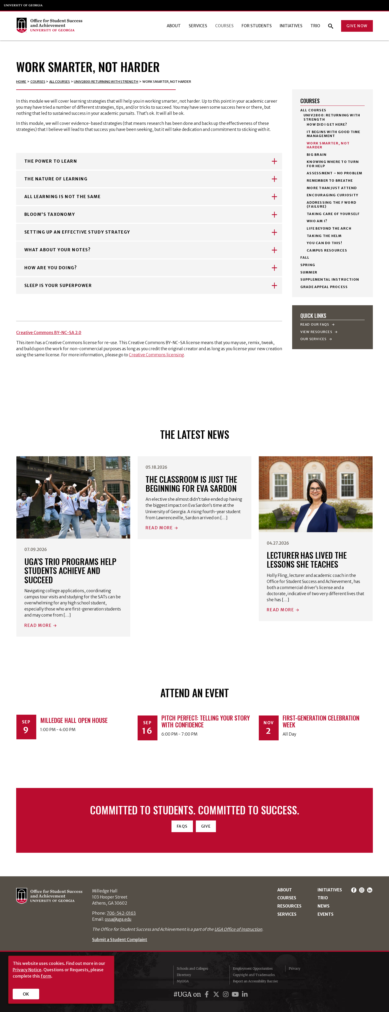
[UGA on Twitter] (217, 994)
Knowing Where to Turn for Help (333, 164)
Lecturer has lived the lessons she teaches (307, 559)
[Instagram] (363, 890)
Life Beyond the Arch (329, 228)
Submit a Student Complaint (119, 939)
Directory (184, 975)
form (46, 976)
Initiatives (291, 25)
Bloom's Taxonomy (49, 214)
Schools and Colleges (192, 968)
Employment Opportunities (253, 968)
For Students (257, 25)
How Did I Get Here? (327, 124)
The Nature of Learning (56, 178)
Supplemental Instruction (329, 279)
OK (26, 994)
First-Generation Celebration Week (321, 721)
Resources (289, 906)
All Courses (59, 82)
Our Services (314, 339)
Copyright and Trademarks (254, 975)
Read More (38, 625)
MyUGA (183, 981)
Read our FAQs (315, 324)
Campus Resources (327, 250)
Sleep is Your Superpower (58, 285)
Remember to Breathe (330, 181)
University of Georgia (23, 5)
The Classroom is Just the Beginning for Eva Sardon (191, 483)
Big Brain (317, 155)
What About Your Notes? (57, 249)
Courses (224, 25)
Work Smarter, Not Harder (328, 145)
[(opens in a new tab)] (73, 497)
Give (206, 826)
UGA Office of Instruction (238, 929)
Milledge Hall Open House (74, 720)
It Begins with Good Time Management (333, 134)
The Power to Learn (50, 161)
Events (325, 914)
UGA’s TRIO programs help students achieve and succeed (70, 570)
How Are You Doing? (50, 267)
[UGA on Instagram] (226, 994)
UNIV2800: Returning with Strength (106, 82)
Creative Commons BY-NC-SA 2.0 (48, 332)
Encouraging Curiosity (332, 195)
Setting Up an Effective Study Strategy (77, 232)
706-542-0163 (121, 913)
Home (21, 82)
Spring (307, 265)
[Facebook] (355, 890)
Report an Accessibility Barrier (255, 981)
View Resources (316, 332)
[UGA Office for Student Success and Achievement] (49, 25)
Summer (308, 272)
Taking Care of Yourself (333, 214)
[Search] (330, 26)
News (323, 906)
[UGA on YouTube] (236, 994)
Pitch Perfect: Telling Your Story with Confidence (205, 721)
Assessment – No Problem (334, 173)
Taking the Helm (324, 236)
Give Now (356, 26)
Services (198, 25)
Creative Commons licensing (156, 354)
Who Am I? (317, 221)
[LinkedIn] (370, 890)
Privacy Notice (27, 969)
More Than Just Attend (332, 188)
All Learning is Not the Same (62, 196)
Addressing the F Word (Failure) (331, 204)
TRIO (315, 25)
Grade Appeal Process (324, 287)
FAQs (182, 826)
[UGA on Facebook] (207, 994)
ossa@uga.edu (118, 919)
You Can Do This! (324, 243)
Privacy (294, 968)
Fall (305, 257)
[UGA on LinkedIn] (245, 994)
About (174, 25)
